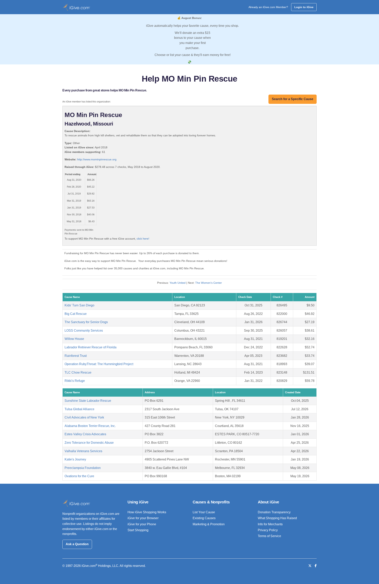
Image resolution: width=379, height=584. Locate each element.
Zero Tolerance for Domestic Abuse (89, 442)
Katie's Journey (75, 459)
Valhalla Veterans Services (83, 451)
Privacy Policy (268, 530)
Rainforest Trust (76, 355)
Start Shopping (138, 530)
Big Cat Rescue (76, 313)
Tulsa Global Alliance (79, 409)
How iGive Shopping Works (147, 512)
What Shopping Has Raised (277, 518)
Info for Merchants (270, 524)
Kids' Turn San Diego (79, 305)
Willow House (74, 338)
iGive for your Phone (142, 524)
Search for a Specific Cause (292, 99)
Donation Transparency (274, 512)
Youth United (178, 282)
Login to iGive (303, 7)
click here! (143, 238)
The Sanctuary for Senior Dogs (86, 322)
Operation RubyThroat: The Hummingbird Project (99, 364)
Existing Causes (204, 518)
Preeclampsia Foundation (83, 468)
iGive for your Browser (143, 518)
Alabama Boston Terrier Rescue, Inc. (90, 426)
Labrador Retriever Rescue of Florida (90, 347)
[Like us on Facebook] (316, 565)
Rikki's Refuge (75, 380)
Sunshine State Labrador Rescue (88, 400)
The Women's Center (208, 282)
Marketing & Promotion (209, 524)
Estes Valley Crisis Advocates (85, 434)
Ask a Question (77, 544)
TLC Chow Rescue (78, 372)
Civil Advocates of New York (84, 417)
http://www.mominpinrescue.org (96, 159)
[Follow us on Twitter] (309, 565)
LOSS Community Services (84, 330)
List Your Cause (204, 512)
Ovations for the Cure (79, 476)
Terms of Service (269, 536)
